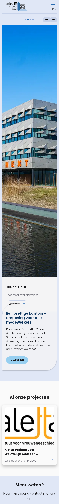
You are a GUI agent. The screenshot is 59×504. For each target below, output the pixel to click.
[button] (53, 6)
